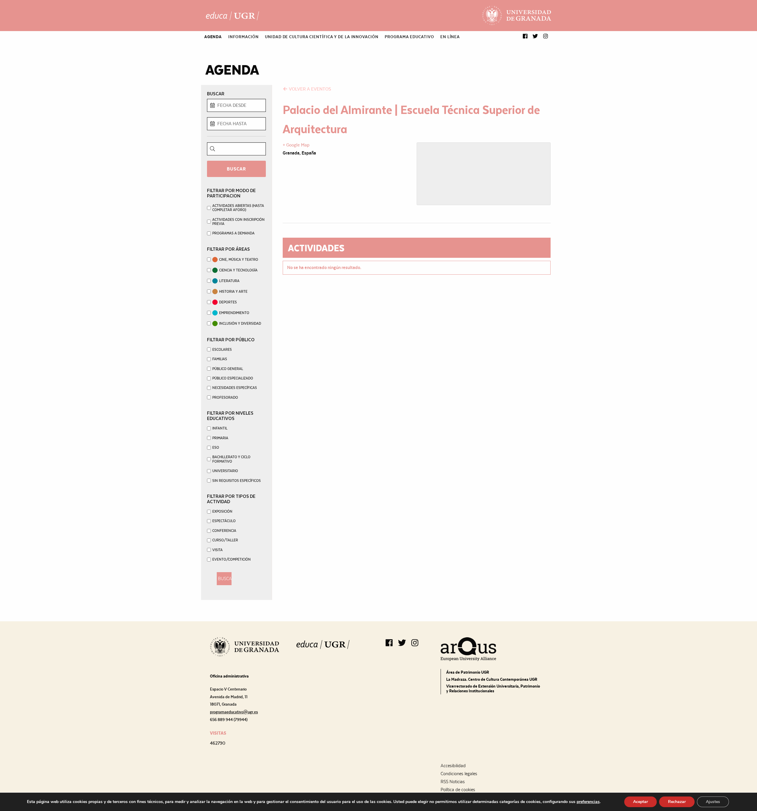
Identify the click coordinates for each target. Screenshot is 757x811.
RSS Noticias (453, 781)
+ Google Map (296, 145)
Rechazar (677, 801)
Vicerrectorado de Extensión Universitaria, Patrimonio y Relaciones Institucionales (493, 688)
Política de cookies (458, 789)
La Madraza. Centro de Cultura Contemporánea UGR (491, 679)
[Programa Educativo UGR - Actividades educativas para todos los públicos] (232, 16)
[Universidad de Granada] (516, 15)
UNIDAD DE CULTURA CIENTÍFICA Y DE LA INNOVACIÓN (321, 36)
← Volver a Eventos (307, 89)
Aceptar (640, 801)
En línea (450, 36)
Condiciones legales (459, 773)
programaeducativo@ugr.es (234, 711)
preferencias (588, 801)
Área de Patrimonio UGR (467, 672)
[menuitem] (213, 36)
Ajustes (713, 801)
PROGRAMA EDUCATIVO (409, 36)
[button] (525, 36)
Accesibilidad (453, 765)
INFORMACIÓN (243, 36)
